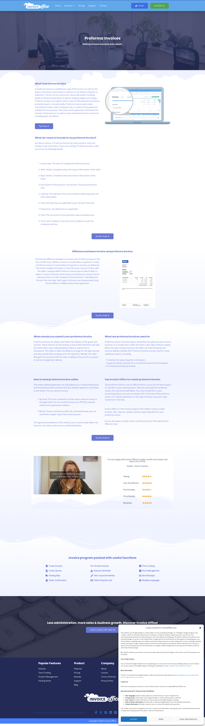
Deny (161, 719)
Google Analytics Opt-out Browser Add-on (177, 666)
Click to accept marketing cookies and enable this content (67, 475)
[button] (200, 628)
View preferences (188, 719)
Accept (133, 719)
